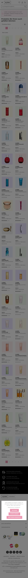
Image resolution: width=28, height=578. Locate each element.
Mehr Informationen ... (16, 505)
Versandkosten (4, 562)
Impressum (17, 507)
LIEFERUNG (6, 556)
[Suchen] (25, 6)
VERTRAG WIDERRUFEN (14, 558)
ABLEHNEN (14, 510)
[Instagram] (14, 552)
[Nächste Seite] (21, 28)
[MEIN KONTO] (22, 2)
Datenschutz (11, 507)
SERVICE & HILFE (21, 556)
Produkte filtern (6, 24)
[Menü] (2, 2)
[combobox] (12, 6)
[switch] (9, 538)
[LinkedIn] (17, 552)
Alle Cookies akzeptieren (14, 517)
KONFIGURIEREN (14, 513)
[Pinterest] (10, 552)
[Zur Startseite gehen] (7, 2)
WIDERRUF (12, 556)
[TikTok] (20, 552)
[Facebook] (7, 552)
